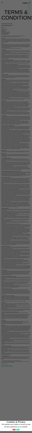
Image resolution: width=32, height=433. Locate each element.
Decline (14, 429)
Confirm (18, 429)
